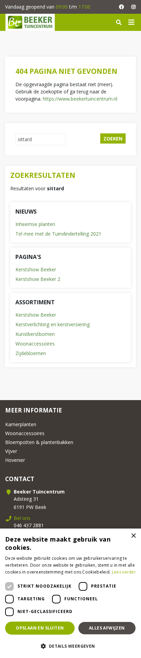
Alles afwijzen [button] (107, 628)
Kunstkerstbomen (35, 334)
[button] (70, 646)
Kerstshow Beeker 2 (37, 279)
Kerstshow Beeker (35, 269)
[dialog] (70, 593)
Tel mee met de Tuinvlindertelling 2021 (58, 233)
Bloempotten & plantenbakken (39, 442)
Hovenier (15, 460)
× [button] (133, 535)
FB (121, 6)
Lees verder (124, 572)
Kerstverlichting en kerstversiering (52, 324)
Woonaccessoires (35, 343)
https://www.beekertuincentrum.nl (80, 98)
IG (133, 6)
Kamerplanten (20, 424)
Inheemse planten (35, 224)
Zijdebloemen (30, 353)
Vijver (11, 451)
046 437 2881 (29, 525)
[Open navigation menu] (131, 22)
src (118, 22)
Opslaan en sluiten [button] (40, 628)
